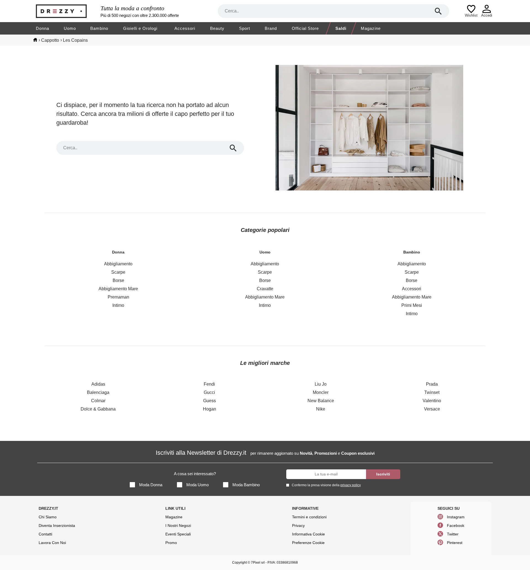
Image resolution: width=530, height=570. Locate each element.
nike (320, 409)
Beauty (217, 28)
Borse (118, 280)
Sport (244, 28)
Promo (171, 542)
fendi (209, 384)
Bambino (99, 28)
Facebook (455, 525)
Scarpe (118, 272)
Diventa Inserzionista (57, 525)
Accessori (184, 28)
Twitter (453, 534)
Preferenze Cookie (308, 542)
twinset (431, 392)
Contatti (45, 534)
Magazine (371, 28)
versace (432, 409)
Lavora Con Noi (52, 542)
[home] (35, 40)
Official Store (305, 28)
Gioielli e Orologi (140, 28)
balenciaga (98, 392)
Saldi (340, 28)
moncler (320, 392)
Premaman (118, 297)
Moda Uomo (197, 484)
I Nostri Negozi (178, 525)
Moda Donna (150, 484)
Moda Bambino (246, 484)
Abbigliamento (118, 264)
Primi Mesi (411, 305)
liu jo (321, 384)
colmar (98, 400)
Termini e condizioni (309, 517)
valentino (432, 400)
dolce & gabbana (98, 409)
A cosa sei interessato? (195, 473)
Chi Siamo (48, 517)
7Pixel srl (258, 562)
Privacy (298, 525)
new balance (321, 400)
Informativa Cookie (308, 534)
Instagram (456, 517)
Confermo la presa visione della (326, 485)
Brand (271, 28)
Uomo (70, 28)
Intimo (118, 305)
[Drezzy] (67, 11)
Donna (42, 28)
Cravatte (265, 288)
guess (209, 400)
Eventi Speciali (178, 534)
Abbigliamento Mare (118, 288)
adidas (98, 384)
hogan (209, 409)
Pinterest (454, 542)
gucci (209, 392)
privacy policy (350, 485)
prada (432, 384)
